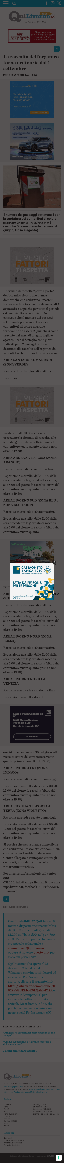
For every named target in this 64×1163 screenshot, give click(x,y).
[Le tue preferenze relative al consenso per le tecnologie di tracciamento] (59, 1158)
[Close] (54, 563)
